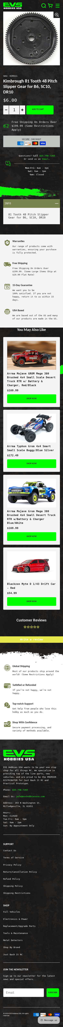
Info (32, 203)
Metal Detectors (13, 940)
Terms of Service (13, 857)
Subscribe (52, 993)
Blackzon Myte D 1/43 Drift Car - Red (31, 585)
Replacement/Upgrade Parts (19, 926)
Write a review (31, 639)
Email (45, 159)
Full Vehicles (11, 911)
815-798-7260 (47, 155)
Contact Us (9, 850)
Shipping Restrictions (16, 893)
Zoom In (56, 14)
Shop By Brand (11, 947)
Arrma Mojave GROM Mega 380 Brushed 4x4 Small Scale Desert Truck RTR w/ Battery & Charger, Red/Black (31, 379)
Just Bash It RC (13, 954)
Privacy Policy (12, 864)
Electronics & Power (15, 919)
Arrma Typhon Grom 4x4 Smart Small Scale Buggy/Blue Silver (30, 448)
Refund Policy (11, 879)
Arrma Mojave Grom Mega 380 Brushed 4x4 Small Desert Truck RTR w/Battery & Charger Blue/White (31, 517)
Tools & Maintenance (15, 933)
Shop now (31, 399)
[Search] (43, 5)
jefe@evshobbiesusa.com (30, 796)
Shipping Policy (13, 886)
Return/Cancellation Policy (20, 872)
